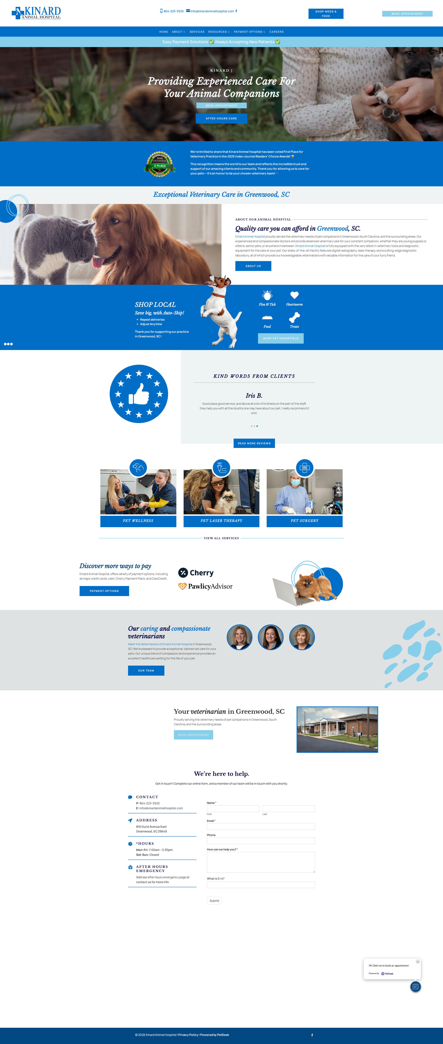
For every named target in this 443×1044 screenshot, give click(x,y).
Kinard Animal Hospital (250, 236)
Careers (277, 32)
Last (265, 814)
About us (253, 266)
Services (197, 32)
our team (146, 670)
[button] (415, 986)
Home (163, 32)
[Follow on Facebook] (312, 1035)
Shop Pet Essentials (281, 338)
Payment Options (248, 32)
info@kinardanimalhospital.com (210, 11)
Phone (211, 835)
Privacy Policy (188, 1035)
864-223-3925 (171, 11)
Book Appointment (407, 14)
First (209, 814)
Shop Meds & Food (326, 14)
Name (211, 803)
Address (146, 820)
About (177, 32)
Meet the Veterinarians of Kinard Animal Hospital (160, 644)
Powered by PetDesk (214, 1035)
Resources (217, 32)
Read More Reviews (254, 443)
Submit (214, 901)
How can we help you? (222, 849)
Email (211, 821)
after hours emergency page (167, 877)
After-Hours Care (221, 118)
